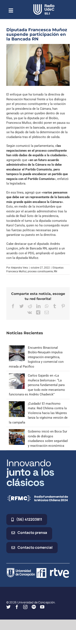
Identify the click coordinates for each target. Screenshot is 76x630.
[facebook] (17, 607)
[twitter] (8, 607)
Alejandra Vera (19, 267)
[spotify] (34, 607)
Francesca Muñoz (16, 271)
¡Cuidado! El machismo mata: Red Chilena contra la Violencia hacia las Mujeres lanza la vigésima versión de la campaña (38, 413)
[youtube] (42, 607)
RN (55, 271)
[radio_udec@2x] (43, 6)
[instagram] (25, 607)
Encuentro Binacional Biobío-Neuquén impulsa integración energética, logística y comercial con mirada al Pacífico (36, 357)
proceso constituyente (40, 271)
